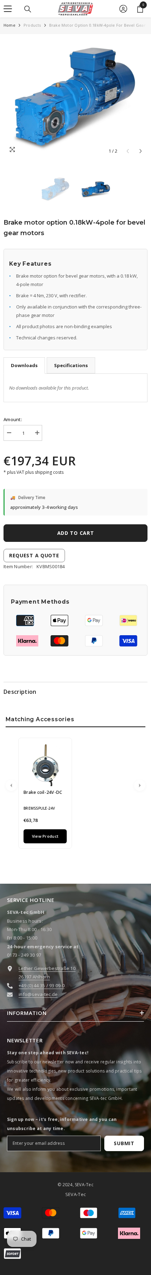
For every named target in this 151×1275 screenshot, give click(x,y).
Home (9, 25)
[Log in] (123, 9)
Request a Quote (34, 555)
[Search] (28, 9)
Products (32, 25)
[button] (140, 151)
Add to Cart (77, 533)
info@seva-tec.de (38, 994)
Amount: (13, 419)
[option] (75, 98)
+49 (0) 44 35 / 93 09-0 (42, 985)
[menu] (8, 9)
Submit (124, 1143)
